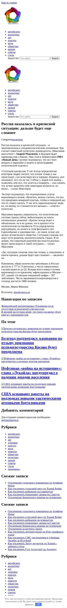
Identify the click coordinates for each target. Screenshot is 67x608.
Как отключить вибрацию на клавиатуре (30, 491)
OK (38, 604)
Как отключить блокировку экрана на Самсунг (34, 494)
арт (9, 37)
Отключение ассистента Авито (25, 528)
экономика (14, 469)
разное (11, 49)
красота (12, 40)
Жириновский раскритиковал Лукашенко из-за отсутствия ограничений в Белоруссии (27, 307)
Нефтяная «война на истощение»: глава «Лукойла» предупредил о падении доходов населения (31, 372)
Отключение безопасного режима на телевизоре (34, 497)
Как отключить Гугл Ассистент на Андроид (32, 549)
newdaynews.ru (22, 292)
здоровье (13, 442)
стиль (11, 55)
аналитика (13, 34)
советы (12, 52)
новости (12, 451)
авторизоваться (9, 420)
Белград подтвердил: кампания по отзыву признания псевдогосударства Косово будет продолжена (31, 345)
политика (17, 139)
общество (13, 46)
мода (10, 43)
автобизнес (14, 31)
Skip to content (9, 2)
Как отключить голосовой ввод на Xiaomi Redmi (35, 488)
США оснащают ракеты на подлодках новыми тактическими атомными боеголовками (31, 398)
